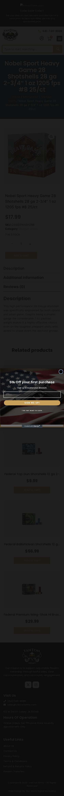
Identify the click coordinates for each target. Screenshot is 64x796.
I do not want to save (32, 410)
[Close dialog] (61, 372)
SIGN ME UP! (32, 403)
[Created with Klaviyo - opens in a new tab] (32, 426)
